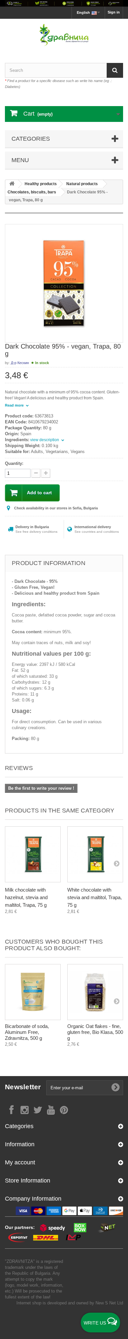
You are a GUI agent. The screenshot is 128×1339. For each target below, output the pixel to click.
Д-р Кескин (20, 363)
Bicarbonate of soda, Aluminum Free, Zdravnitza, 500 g (27, 1032)
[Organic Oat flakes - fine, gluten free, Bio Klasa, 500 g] (95, 992)
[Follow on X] (37, 1109)
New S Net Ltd (109, 1302)
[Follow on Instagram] (25, 1109)
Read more (15, 405)
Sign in (114, 12)
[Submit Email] (115, 1087)
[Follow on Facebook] (11, 1109)
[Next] (116, 863)
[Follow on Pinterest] (64, 1109)
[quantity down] (45, 473)
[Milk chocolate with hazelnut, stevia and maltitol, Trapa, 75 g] (33, 854)
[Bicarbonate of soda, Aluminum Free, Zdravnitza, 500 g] (33, 992)
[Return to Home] (12, 184)
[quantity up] (36, 473)
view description (45, 440)
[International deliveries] (64, 3)
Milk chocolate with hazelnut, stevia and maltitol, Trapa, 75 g (26, 897)
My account (20, 1162)
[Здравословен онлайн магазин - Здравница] (64, 35)
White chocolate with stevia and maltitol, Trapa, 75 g (94, 897)
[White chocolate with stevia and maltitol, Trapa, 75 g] (95, 854)
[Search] (115, 70)
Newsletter (23, 1087)
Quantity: (14, 463)
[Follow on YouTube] (51, 1109)
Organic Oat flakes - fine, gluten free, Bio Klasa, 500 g (95, 1032)
